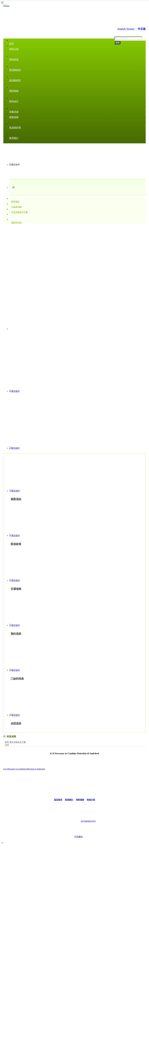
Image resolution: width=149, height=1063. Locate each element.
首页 (7, 742)
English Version (126, 28)
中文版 (142, 28)
